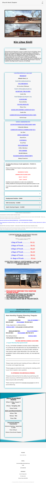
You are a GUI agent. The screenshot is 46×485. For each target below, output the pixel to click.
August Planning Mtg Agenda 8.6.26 (17, 342)
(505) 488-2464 (23, 455)
